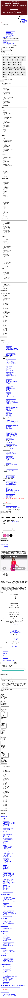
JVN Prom (8, 385)
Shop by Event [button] (6, 342)
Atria (7, 367)
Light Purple (7, 312)
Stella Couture (9, 496)
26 (10, 65)
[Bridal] (6, 695)
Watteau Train (7, 234)
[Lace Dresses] (4, 704)
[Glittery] (2, 718)
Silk (5, 214)
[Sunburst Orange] (14, 535)
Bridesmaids (7, 89)
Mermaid (6, 265)
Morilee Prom (8, 390)
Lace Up (6, 160)
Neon (5, 173)
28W (5, 72)
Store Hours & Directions (15, 632)
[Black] (10, 535)
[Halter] (4, 743)
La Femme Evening (10, 458)
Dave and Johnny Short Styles (12, 425)
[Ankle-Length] (3, 736)
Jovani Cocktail (9, 428)
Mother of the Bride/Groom (10, 100)
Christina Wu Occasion (10, 475)
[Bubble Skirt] (5, 707)
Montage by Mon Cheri (10, 491)
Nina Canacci (8, 393)
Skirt (5, 127)
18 (10, 62)
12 (18, 60)
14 (23, 60)
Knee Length (7, 228)
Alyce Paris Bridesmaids (11, 473)
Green (5, 299)
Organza (6, 210)
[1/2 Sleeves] (4, 753)
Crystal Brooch (7, 186)
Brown (5, 329)
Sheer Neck (6, 252)
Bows (5, 184)
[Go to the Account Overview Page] (20, 16)
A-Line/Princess (7, 262)
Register (23, 22)
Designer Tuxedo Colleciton (11, 506)
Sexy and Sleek (7, 123)
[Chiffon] (3, 731)
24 (4, 65)
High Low (6, 144)
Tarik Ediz (8, 412)
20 (15, 62)
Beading (6, 183)
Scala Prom (8, 406)
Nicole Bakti (8, 392)
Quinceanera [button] (3, 948)
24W (18, 69)
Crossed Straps (7, 159)
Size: (2, 526)
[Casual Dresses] (6, 697)
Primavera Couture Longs (11, 399)
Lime (5, 300)
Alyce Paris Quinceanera (11, 467)
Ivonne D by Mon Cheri (11, 484)
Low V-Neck (7, 245)
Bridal (5, 88)
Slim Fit (6, 266)
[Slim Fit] (4, 751)
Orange (6, 323)
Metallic (6, 172)
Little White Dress (8, 117)
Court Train (6, 226)
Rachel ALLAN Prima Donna (12, 402)
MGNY (7, 487)
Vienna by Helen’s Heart (11, 416)
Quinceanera (7, 102)
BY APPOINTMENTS (14, 2)
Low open (6, 161)
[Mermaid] (4, 750)
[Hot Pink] (4, 535)
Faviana (7, 376)
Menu (3, 22)
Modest (5, 120)
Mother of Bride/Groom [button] (6, 964)
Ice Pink (6, 313)
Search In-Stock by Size (8, 54)
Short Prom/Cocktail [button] (5, 894)
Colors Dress (8, 373)
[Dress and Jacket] (4, 703)
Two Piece (6, 133)
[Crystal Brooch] (3, 727)
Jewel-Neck (6, 243)
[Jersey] (3, 733)
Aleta (7, 360)
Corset (5, 142)
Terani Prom (8, 414)
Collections (5, 651)
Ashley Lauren (9, 366)
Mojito (5, 296)
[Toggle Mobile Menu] (1, 647)
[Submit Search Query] (16, 663)
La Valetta (8, 485)
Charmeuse (6, 202)
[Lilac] (7, 535)
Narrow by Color (6, 293)
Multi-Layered (7, 145)
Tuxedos (5, 653)
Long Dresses (7, 118)
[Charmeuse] (3, 730)
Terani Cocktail (9, 438)
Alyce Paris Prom (9, 361)
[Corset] (5, 710)
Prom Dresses (7, 101)
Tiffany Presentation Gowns (11, 464)
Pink (5, 315)
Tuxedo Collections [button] (5, 992)
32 (4, 67)
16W (16, 67)
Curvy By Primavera (10, 400)
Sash (5, 195)
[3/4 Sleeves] (4, 754)
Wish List (23, 19)
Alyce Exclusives (9, 452)
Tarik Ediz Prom (9, 410)
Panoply (7, 394)
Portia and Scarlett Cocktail (11, 433)
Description (5, 546)
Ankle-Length (7, 222)
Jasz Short (8, 427)
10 (13, 60)
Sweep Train (7, 231)
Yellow (5, 295)
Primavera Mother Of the (11, 492)
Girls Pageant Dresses (8, 97)
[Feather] (3, 732)
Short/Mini (6, 230)
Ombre (5, 175)
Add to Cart (4, 539)
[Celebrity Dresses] (5, 708)
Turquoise (6, 303)
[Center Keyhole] (5, 709)
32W (18, 72)
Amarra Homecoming (10, 423)
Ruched (6, 150)
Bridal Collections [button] (4, 926)
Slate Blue (6, 306)
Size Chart (3, 541)
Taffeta (5, 215)
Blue (5, 307)
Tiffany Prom (8, 415)
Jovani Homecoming (10, 429)
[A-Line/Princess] (4, 747)
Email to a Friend (4, 544)
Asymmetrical (7, 223)
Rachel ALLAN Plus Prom (11, 445)
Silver (5, 333)
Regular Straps (7, 285)
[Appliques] (3, 724)
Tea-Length (6, 232)
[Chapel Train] (3, 738)
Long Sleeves (7, 274)
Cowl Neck (6, 239)
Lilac (5, 311)
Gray (5, 332)
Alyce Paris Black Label (11, 363)
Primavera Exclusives (10, 401)
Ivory (5, 325)
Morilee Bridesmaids (10, 476)
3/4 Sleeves (6, 273)
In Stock (16, 521)
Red (5, 321)
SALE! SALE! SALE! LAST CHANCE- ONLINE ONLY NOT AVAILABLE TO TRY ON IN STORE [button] (13, 986)
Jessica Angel (8, 382)
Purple (5, 309)
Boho (5, 112)
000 (5, 57)
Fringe (5, 191)
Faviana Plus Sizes (9, 442)
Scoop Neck (7, 251)
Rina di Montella (9, 495)
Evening (6, 94)
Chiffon (6, 203)
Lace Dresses (7, 114)
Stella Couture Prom (10, 408)
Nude (5, 326)
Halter (5, 241)
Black (5, 330)
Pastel (5, 176)
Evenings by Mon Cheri (11, 453)
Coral (5, 324)
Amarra (7, 365)
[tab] (15, 349)
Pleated (5, 148)
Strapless (6, 254)
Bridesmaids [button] (3, 955)
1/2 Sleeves (6, 272)
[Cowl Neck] (4, 742)
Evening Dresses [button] (4, 931)
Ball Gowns (6, 110)
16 (4, 62)
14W (10, 67)
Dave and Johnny (9, 374)
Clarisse (7, 369)
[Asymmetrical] (3, 737)
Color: (2, 532)
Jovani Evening (9, 457)
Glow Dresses (9, 379)
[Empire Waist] (4, 748)
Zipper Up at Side (8, 165)
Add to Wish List (5, 540)
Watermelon (6, 319)
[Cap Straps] (4, 759)
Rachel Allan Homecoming (11, 434)
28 (15, 65)
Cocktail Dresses (7, 92)
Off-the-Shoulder (7, 246)
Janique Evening (9, 456)
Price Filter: (5, 48)
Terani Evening (9, 463)
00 (10, 57)
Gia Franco (8, 454)
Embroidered (7, 187)
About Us (15, 630)
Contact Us (15, 624)
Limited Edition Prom (10, 388)
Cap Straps (6, 284)
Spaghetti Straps (7, 287)
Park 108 (7, 459)
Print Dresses (7, 122)
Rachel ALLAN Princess (11, 403)
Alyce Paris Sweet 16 (10, 422)
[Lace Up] (4, 715)
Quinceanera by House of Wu (12, 469)
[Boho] (4, 702)
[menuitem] (24, 19)
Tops (5, 130)
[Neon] (2, 721)
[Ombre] (2, 722)
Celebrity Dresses (8, 140)
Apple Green (7, 298)
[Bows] (3, 726)
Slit (5, 151)
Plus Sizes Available (8, 149)
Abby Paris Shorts (9, 420)
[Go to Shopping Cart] (20, 15)
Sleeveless (6, 278)
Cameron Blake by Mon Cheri (12, 482)
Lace (5, 192)
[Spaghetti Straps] (4, 761)
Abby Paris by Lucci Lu (11, 359)
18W (23, 67)
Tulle (5, 216)
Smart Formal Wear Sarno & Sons (13, 507)
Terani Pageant (9, 413)
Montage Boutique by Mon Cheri (12, 490)
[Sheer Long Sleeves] (4, 756)
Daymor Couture (9, 483)
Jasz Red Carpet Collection (11, 381)
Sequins (6, 196)
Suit (5, 129)
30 (20, 65)
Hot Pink (6, 316)
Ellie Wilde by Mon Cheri (11, 375)
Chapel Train (7, 224)
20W (5, 69)
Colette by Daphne (9, 372)
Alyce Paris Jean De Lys (11, 481)
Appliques (6, 182)
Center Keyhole (7, 141)
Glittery (6, 171)
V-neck (5, 256)
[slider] (25, 670)
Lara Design (8, 387)
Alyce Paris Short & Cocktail (12, 421)
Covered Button (7, 157)
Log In (22, 23)
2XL (5, 77)
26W (24, 69)
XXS (24, 72)
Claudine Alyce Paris (10, 370)
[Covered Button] (4, 712)
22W (11, 69)
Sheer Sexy (6, 125)
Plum (5, 320)
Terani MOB (8, 497)
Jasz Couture (8, 380)
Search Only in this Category (8, 47)
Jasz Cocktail (8, 426)
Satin (5, 211)
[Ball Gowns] (4, 701)
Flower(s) (6, 190)
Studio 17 (8, 409)
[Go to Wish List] (22, 15)
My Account (24, 20)
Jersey (5, 206)
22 (20, 62)
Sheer (5, 162)
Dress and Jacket (7, 113)
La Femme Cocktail (10, 430)
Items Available (6, 547)
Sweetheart (6, 255)
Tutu (5, 131)
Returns (15, 625)
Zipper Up (6, 164)
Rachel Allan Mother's (10, 494)
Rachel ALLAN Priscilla (11, 435)
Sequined (6, 212)
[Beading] (3, 725)
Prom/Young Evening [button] (5, 831)
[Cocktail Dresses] (6, 698)
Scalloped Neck (7, 250)
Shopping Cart (24, 21)
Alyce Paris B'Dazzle (10, 362)
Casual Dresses (7, 90)
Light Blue (6, 304)
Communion (7, 93)
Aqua (5, 302)
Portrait (5, 249)
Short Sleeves (7, 277)
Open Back (6, 146)
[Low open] (4, 716)
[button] (5, 24)
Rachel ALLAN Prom (10, 404)
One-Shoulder (7, 247)
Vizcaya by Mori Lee (10, 470)
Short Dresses (7, 126)
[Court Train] (3, 739)
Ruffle (5, 193)
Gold (5, 328)
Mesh (5, 208)
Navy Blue (6, 308)
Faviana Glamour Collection (12, 377)
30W (11, 72)
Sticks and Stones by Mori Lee (12, 436)
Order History (15, 638)
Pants (5, 121)
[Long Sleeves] (4, 755)
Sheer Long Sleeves (8, 276)
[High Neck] (4, 744)
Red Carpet (6, 103)
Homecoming (7, 98)
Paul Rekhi (8, 395)
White (5, 334)
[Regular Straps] (4, 760)
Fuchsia (6, 317)
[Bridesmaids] (6, 696)
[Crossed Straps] (4, 714)
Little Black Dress (8, 116)
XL (24, 74)
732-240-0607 (14, 9)
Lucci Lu (8, 389)
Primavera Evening (10, 461)
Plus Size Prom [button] (4, 918)
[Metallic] (2, 719)
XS (5, 74)
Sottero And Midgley (10, 448)
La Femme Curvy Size (10, 444)
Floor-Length (7, 227)
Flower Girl (6, 96)
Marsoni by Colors (9, 489)
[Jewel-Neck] (4, 745)
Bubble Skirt (7, 138)
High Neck (6, 242)
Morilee (7, 488)
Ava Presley (8, 368)
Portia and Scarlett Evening (11, 460)
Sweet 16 (6, 105)
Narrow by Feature (6, 83)
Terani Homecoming (10, 439)
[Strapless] (4, 762)
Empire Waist (7, 263)
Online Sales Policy (5, 543)
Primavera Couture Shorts (11, 432)
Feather (5, 188)
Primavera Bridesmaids (10, 477)
